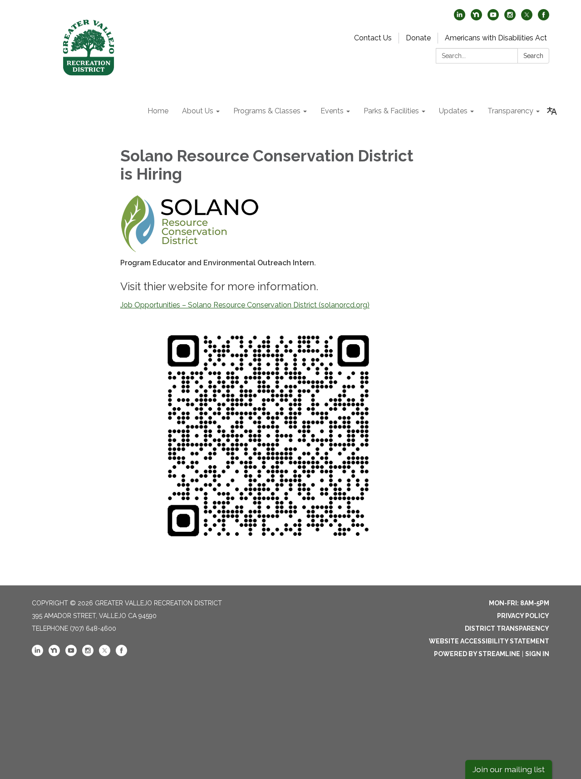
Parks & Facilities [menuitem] (391, 111)
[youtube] (493, 18)
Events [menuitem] (332, 111)
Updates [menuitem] (453, 111)
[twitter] (526, 18)
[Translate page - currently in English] (552, 111)
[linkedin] (459, 18)
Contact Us (373, 38)
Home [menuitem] (158, 111)
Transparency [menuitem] (510, 111)
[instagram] (510, 18)
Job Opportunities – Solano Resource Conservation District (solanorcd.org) (244, 305)
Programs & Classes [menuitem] (266, 111)
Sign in (537, 653)
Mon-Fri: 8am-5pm (519, 603)
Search (533, 55)
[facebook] (543, 18)
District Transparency (507, 628)
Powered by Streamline (477, 653)
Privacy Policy (523, 615)
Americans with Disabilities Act (496, 38)
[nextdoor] (476, 18)
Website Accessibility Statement (489, 641)
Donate (418, 38)
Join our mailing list (509, 769)
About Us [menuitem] (197, 111)
